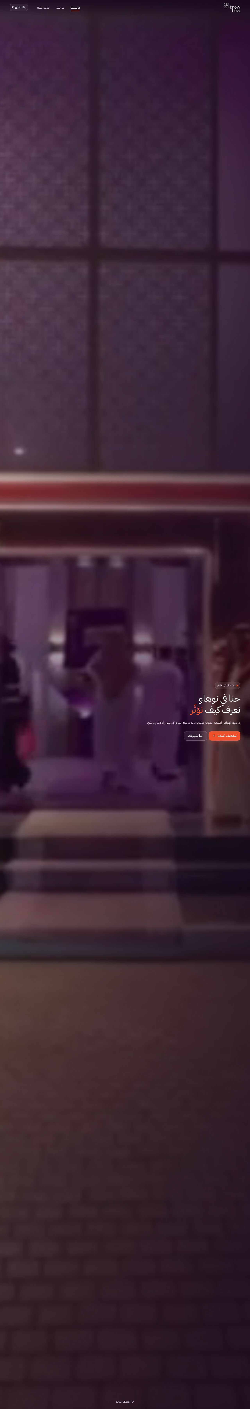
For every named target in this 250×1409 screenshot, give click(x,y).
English (16, 7)
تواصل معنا (43, 8)
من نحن (60, 8)
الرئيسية (75, 8)
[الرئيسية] (231, 7)
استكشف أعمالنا (227, 736)
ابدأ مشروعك (195, 736)
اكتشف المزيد (123, 1402)
